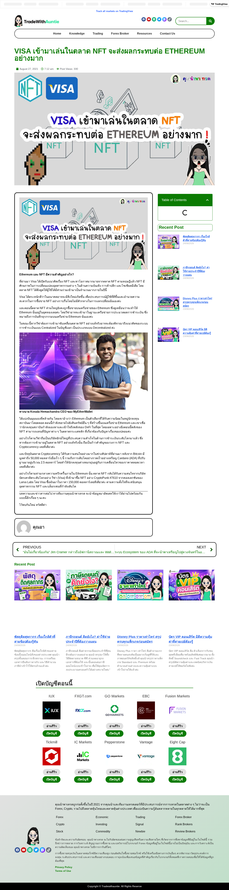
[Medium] (154, 19)
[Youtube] (149, 19)
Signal (139, 824)
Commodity (103, 831)
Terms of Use (63, 870)
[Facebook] (144, 19)
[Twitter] (159, 19)
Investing (101, 824)
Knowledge (77, 33)
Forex (59, 817)
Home (57, 33)
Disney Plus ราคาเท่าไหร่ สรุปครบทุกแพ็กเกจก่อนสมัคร (197, 302)
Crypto (60, 824)
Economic (102, 817)
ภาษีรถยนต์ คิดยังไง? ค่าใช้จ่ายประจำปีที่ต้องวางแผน (196, 271)
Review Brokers (185, 831)
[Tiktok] (169, 19)
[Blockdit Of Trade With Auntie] (164, 19)
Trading (98, 33)
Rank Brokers (184, 824)
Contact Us (167, 33)
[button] (207, 200)
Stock (59, 831)
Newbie (140, 831)
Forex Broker (120, 33)
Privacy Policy (63, 867)
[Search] (210, 21)
